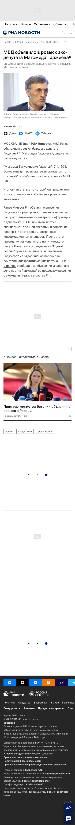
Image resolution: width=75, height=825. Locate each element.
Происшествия (45, 431)
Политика (9, 702)
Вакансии (9, 722)
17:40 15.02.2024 (13, 42)
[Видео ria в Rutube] (61, 682)
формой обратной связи (36, 780)
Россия (9, 431)
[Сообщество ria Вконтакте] (35, 682)
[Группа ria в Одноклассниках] (48, 682)
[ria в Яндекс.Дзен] (22, 682)
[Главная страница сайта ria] (21, 32)
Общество (24, 702)
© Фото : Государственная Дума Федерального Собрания (31, 114)
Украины (9, 265)
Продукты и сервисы (51, 708)
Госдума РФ (25, 431)
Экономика (40, 702)
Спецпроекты (11, 708)
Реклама (29, 708)
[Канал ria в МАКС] (9, 682)
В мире (54, 702)
